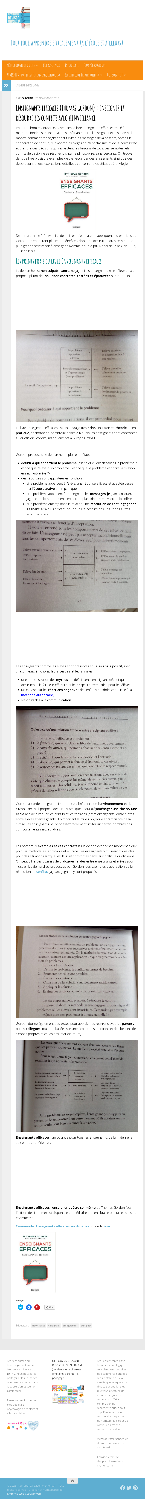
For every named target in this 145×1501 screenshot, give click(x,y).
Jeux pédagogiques (95, 65)
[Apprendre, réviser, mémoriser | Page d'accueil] (18, 17)
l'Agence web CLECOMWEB (24, 1493)
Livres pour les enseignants (27, 85)
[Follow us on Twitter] (129, 1487)
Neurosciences (51, 65)
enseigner (86, 1325)
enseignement (70, 1325)
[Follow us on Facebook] (122, 1487)
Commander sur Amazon (52, 1226)
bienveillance (38, 1325)
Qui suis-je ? (115, 75)
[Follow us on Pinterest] (135, 1487)
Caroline (27, 98)
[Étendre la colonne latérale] (6, 85)
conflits (42, 871)
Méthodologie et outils (21, 65)
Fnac (107, 1226)
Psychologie (72, 65)
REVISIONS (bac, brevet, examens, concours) (33, 75)
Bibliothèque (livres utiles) (82, 75)
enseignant (54, 1325)
